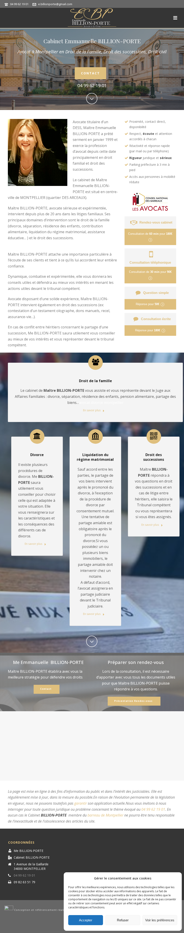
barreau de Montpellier (105, 815)
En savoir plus (92, 410)
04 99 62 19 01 (19, 4)
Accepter (85, 920)
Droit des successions (153, 457)
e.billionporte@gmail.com (55, 4)
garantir (80, 803)
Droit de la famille (95, 380)
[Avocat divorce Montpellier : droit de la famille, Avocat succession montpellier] (92, 18)
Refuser (123, 920)
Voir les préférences (159, 920)
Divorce (37, 454)
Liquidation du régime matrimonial (95, 457)
